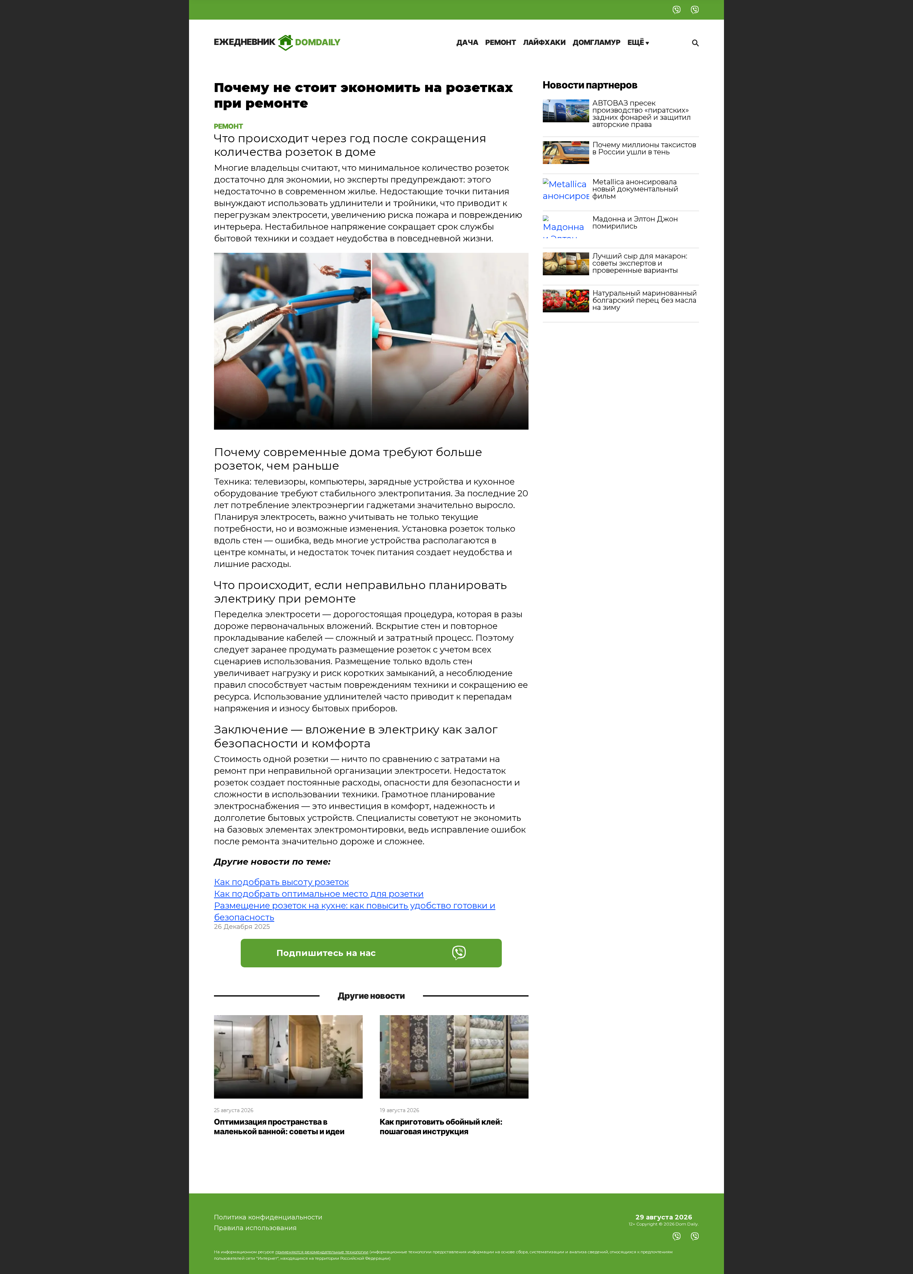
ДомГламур (597, 42)
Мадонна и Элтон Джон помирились (635, 222)
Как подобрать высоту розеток (281, 882)
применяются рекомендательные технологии (321, 1251)
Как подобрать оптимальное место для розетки (319, 894)
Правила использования (255, 1228)
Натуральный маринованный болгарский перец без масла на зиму (644, 300)
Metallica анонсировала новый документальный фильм (635, 189)
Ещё (637, 42)
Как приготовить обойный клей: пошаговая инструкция (441, 1126)
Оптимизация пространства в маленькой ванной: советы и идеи (279, 1126)
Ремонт (500, 42)
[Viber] (677, 10)
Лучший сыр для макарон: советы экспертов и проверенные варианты (639, 263)
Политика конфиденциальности (268, 1217)
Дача (467, 42)
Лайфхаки (544, 42)
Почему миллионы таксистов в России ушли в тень (644, 148)
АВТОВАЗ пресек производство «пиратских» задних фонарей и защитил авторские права (641, 114)
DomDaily (277, 42)
